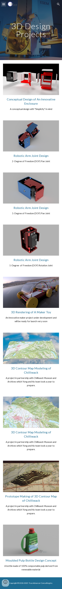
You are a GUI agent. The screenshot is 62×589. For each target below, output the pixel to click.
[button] (3, 4)
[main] (31, 30)
